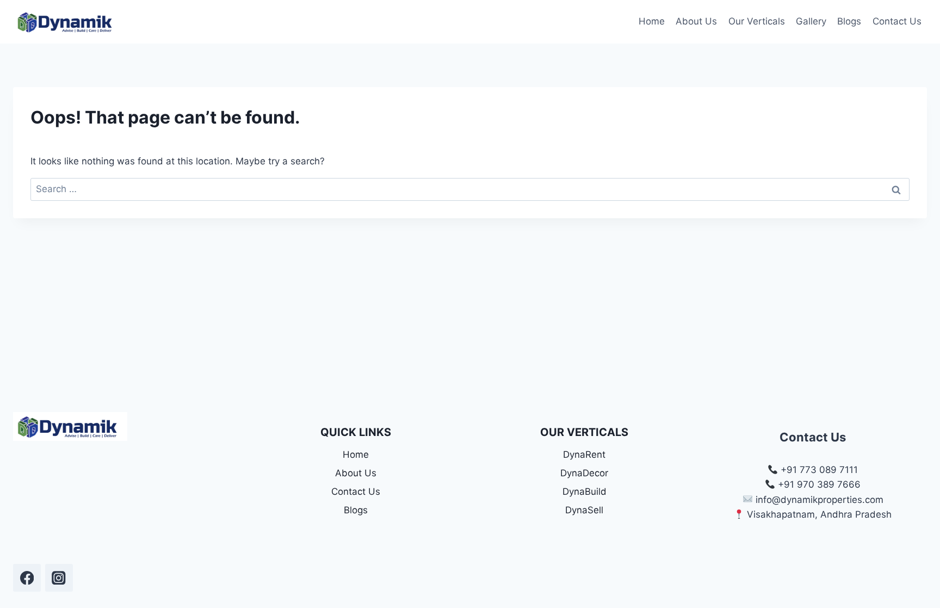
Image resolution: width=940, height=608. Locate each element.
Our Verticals (756, 21)
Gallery (811, 21)
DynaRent (584, 454)
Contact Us (897, 21)
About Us (696, 21)
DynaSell (584, 510)
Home (652, 21)
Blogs (849, 21)
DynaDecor (584, 473)
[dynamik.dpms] (27, 578)
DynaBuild (584, 491)
